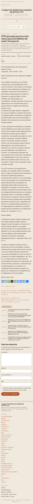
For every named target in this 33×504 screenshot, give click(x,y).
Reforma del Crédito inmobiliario (9, 471)
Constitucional (5, 430)
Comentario (4, 352)
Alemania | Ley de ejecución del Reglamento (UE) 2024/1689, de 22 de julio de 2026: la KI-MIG (19, 321)
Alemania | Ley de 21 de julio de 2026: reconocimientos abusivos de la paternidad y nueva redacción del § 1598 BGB (19, 315)
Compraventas (5, 426)
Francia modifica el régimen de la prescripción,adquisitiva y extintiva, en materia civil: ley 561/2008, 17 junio (15, 299)
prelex (3, 459)
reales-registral (5, 469)
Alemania (3, 418)
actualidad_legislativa (6, 416)
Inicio (3, 487)
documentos (4, 439)
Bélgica (3, 422)
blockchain (4, 424)
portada (3, 455)
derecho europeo (5, 33)
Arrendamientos (5, 420)
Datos (2, 433)
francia (3, 443)
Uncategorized (5, 478)
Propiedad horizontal (6, 463)
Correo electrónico (6, 375)
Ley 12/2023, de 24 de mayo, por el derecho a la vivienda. (19, 310)
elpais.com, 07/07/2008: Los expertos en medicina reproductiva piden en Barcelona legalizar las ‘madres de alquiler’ (16, 292)
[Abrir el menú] (16, 21)
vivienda (3, 482)
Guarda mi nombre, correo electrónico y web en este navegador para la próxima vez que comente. (17, 389)
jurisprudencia (4, 453)
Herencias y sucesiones (7, 447)
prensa (15, 33)
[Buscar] (24, 26)
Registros (3, 473)
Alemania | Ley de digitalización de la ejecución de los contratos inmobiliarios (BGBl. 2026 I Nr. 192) (18, 333)
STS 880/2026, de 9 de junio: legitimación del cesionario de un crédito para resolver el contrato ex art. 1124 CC (19, 338)
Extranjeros (4, 441)
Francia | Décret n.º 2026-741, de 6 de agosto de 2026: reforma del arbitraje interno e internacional (19, 327)
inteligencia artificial (6, 449)
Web (2, 381)
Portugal (3, 457)
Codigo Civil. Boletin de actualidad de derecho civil (16, 11)
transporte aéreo (10, 286)
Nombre (3, 368)
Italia (2, 451)
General (3, 445)
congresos (4, 428)
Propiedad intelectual (6, 465)
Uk (2, 476)
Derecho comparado (6, 435)
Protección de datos (6, 467)
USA (2, 480)
